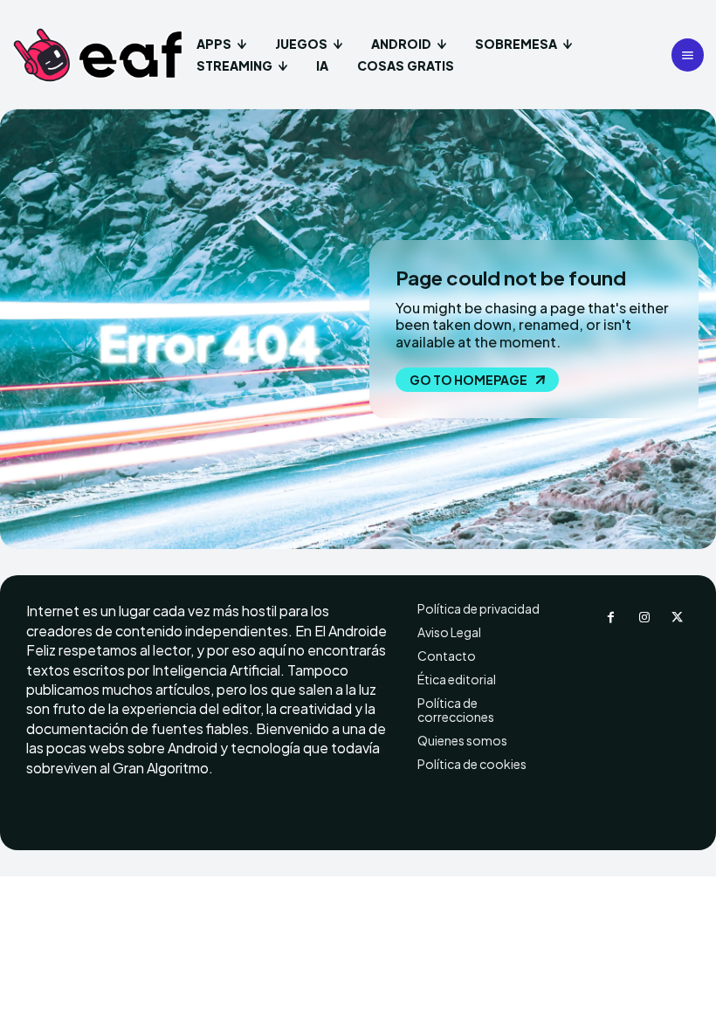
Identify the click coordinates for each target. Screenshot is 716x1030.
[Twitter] (677, 618)
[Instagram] (644, 618)
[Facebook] (611, 618)
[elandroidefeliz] (98, 55)
